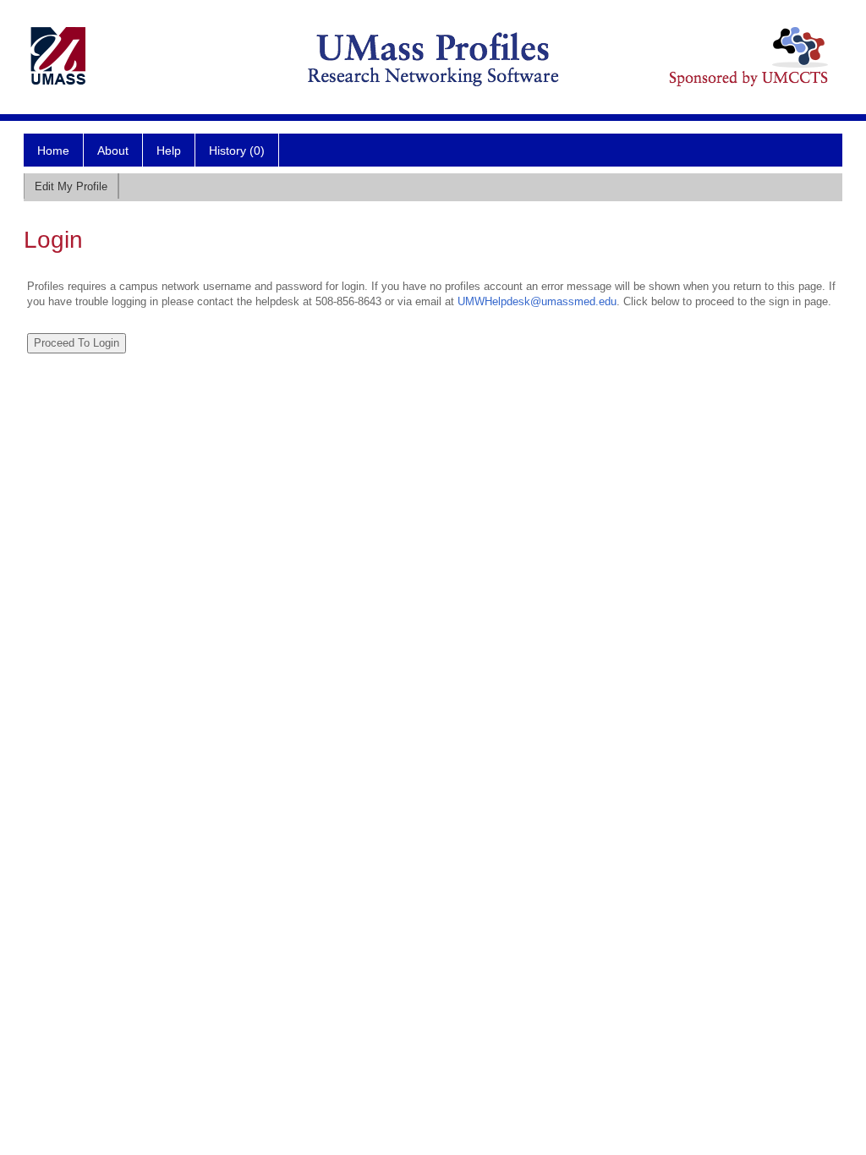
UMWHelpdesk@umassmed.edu (537, 301)
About (113, 150)
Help (168, 150)
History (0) (237, 150)
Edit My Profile (71, 186)
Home (53, 150)
